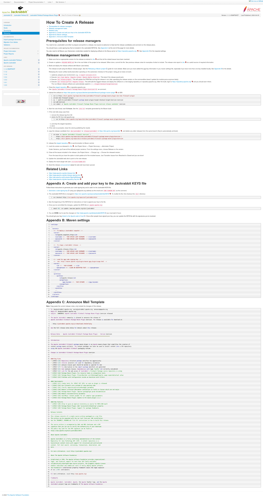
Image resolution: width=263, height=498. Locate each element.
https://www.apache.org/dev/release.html (62, 173)
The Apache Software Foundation (18, 495)
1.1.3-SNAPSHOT (9, 69)
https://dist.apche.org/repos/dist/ (109, 131)
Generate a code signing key (58, 190)
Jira (93, 59)
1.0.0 (5, 85)
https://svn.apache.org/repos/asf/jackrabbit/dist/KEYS (92, 194)
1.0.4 (5, 77)
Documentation (19, 2)
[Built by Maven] (21, 101)
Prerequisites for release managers (60, 26)
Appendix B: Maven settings (58, 35)
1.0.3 (5, 80)
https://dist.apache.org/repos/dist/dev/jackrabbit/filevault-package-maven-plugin (89, 92)
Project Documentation (36, 2)
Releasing (7, 33)
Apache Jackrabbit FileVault (13, 60)
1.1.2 (5, 72)
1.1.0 (5, 74)
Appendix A (104, 48)
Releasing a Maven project (97, 69)
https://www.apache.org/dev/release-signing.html (64, 175)
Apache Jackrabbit (10, 63)
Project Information (10, 51)
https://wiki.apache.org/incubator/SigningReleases (65, 177)
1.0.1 (5, 82)
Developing (7, 30)
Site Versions (60, 2)
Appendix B (146, 51)
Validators (7, 45)
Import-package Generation (13, 39)
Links (50, 2)
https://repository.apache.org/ (127, 51)
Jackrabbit (7, 15)
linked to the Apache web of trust (73, 216)
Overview (7, 2)
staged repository (61, 87)
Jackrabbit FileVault (20, 15)
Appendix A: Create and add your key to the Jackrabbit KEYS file (70, 32)
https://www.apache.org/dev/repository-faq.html (64, 179)
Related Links (53, 30)
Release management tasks (58, 28)
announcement (65, 165)
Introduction (7, 25)
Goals (5, 28)
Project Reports (9, 54)
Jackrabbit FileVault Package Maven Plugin (44, 15)
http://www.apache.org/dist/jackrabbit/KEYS (90, 213)
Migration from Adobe (11, 42)
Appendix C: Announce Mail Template (61, 37)
